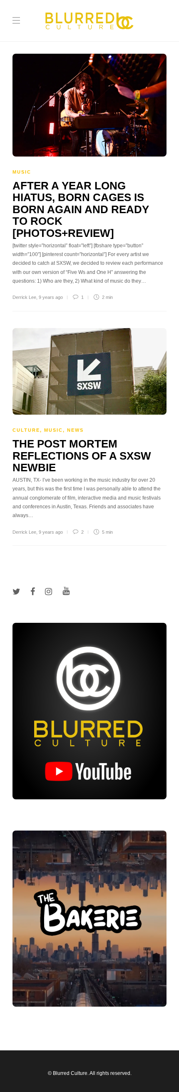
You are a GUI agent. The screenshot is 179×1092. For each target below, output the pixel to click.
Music (21, 171)
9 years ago (51, 297)
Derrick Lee (24, 297)
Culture (26, 430)
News (75, 430)
